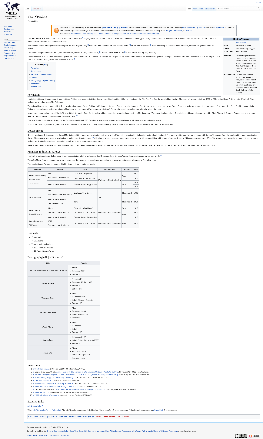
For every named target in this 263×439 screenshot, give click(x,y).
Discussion (37, 9)
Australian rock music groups (81, 417)
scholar (107, 34)
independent (218, 27)
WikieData (7, 32)
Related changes (10, 45)
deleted (189, 30)
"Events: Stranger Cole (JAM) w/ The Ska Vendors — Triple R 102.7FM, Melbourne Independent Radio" (76, 375)
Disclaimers (54, 436)
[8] (77, 115)
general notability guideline (115, 27)
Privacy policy (32, 436)
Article (27, 9)
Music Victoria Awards (105, 417)
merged (169, 30)
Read (189, 9)
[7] (74, 59)
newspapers (92, 34)
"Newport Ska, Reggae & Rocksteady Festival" (53, 378)
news (85, 34)
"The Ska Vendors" (42, 381)
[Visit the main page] (12, 11)
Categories (33, 417)
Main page (8, 26)
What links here (9, 43)
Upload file (8, 34)
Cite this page (9, 59)
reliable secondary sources (194, 27)
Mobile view (65, 436)
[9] (93, 137)
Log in (258, 3)
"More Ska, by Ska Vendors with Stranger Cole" (53, 387)
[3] (130, 45)
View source (198, 9)
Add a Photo (240, 42)
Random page (9, 29)
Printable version (10, 50)
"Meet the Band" (41, 392)
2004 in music (123, 417)
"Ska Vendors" (76, 34)
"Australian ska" (41, 369)
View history (210, 9)
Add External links (34, 406)
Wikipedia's (157, 410)
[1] (82, 38)
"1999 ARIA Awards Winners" (46, 395)
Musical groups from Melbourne (53, 417)
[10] (161, 155)
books (101, 34)
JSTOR (114, 34)
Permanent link (9, 53)
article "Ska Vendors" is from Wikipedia (45, 410)
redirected (178, 30)
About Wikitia (43, 436)
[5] (100, 52)
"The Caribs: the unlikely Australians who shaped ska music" (79, 389)
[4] (150, 45)
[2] (88, 45)
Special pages (9, 48)
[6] (125, 52)
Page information (10, 56)
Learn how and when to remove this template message (138, 34)
